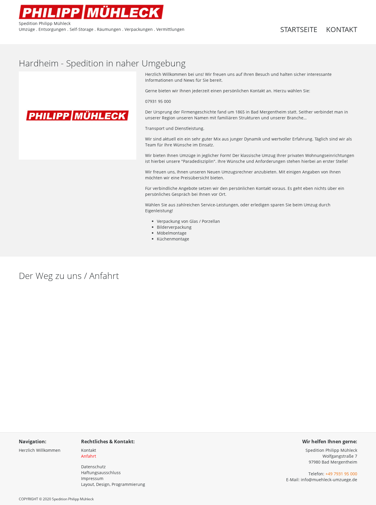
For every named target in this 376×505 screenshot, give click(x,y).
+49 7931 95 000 (341, 473)
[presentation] (362, 21)
